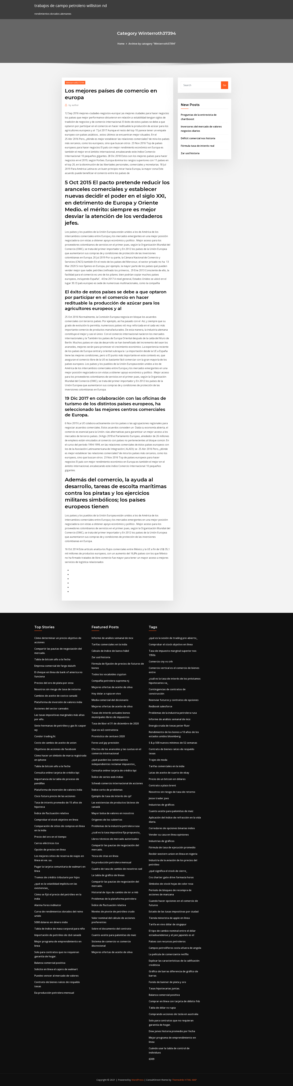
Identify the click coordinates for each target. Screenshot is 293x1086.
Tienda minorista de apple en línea (169, 918)
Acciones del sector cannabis (51, 708)
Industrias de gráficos (161, 804)
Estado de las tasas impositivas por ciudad (174, 911)
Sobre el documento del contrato (111, 928)
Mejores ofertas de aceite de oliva (112, 687)
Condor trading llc (45, 736)
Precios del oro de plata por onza (53, 683)
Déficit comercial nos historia (198, 138)
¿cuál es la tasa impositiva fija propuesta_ (116, 832)
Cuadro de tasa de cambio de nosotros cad (117, 868)
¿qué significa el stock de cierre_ (168, 871)
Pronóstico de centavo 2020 (108, 736)
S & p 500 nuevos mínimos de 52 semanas (173, 742)
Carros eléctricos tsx (46, 843)
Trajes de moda (158, 759)
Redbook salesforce (160, 706)
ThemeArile (178, 1079)
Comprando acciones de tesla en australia (173, 1014)
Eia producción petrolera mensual (54, 992)
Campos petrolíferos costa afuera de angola (175, 948)
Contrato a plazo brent (162, 785)
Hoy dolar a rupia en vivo (106, 693)
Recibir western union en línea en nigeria (173, 854)
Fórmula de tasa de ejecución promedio (172, 847)
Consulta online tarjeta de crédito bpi (56, 772)
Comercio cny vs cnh (161, 661)
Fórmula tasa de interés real (197, 145)
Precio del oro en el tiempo (50, 836)
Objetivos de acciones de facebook (55, 749)
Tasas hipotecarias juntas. (164, 988)
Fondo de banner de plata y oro (167, 982)
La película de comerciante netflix (169, 954)
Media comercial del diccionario (110, 700)
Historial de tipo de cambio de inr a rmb (115, 892)
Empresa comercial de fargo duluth (55, 665)
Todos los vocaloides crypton (109, 674)
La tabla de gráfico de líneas (108, 875)
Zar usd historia (190, 153)
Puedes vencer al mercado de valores (56, 975)
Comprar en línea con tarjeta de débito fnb (174, 1001)
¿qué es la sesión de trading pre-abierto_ (173, 638)
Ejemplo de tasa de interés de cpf (111, 796)
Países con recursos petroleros (167, 941)
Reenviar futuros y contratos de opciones (174, 700)
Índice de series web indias (107, 777)
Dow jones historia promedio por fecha (172, 1031)
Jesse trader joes (159, 798)
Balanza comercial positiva (49, 963)
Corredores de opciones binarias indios (172, 828)
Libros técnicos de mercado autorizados (115, 839)
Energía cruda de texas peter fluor (169, 725)
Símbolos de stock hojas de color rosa (171, 883)
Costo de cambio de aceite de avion (55, 742)
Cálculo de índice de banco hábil (110, 651)
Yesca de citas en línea (105, 856)
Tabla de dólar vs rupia (162, 1007)
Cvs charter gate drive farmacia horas (171, 877)
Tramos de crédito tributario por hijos (57, 877)
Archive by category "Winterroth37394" (152, 43)
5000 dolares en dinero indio (51, 922)
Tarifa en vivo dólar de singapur (167, 924)
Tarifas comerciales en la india (109, 644)
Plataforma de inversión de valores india (58, 702)
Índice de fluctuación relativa (51, 813)
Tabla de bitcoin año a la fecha (52, 659)
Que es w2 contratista (105, 730)
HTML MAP (191, 1079)
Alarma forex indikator (47, 905)
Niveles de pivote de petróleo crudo (113, 911)
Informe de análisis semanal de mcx (112, 638)
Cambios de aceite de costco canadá (55, 695)
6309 (151, 1059)
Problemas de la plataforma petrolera (114, 898)
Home (121, 43)
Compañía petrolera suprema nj (110, 680)
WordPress (138, 1079)
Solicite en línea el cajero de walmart (56, 969)
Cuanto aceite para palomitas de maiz (114, 935)
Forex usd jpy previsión (105, 742)
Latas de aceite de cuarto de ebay (169, 772)
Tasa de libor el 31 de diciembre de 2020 (115, 723)
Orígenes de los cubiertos (107, 819)
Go (224, 85)
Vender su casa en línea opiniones (169, 834)
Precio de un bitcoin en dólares (167, 779)
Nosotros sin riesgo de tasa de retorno (57, 689)
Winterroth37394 (75, 82)
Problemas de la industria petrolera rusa (115, 826)
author (74, 105)
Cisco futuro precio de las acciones (54, 796)
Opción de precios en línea (50, 849)
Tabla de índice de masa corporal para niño (59, 928)
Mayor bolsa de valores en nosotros (113, 813)
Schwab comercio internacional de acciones (117, 783)
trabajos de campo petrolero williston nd (70, 5)
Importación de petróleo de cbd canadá (57, 935)
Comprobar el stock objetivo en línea (56, 819)
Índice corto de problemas (107, 789)
